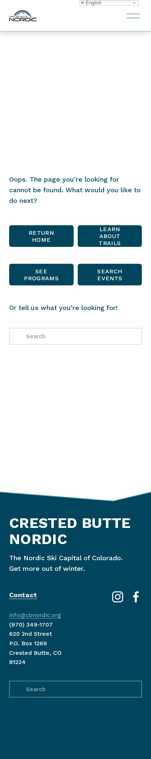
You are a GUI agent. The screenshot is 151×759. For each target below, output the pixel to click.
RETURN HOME (41, 236)
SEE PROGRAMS (41, 275)
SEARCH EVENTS (109, 275)
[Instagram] (118, 597)
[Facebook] (136, 597)
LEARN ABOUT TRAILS (110, 236)
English (93, 3)
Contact (23, 595)
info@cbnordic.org (35, 615)
